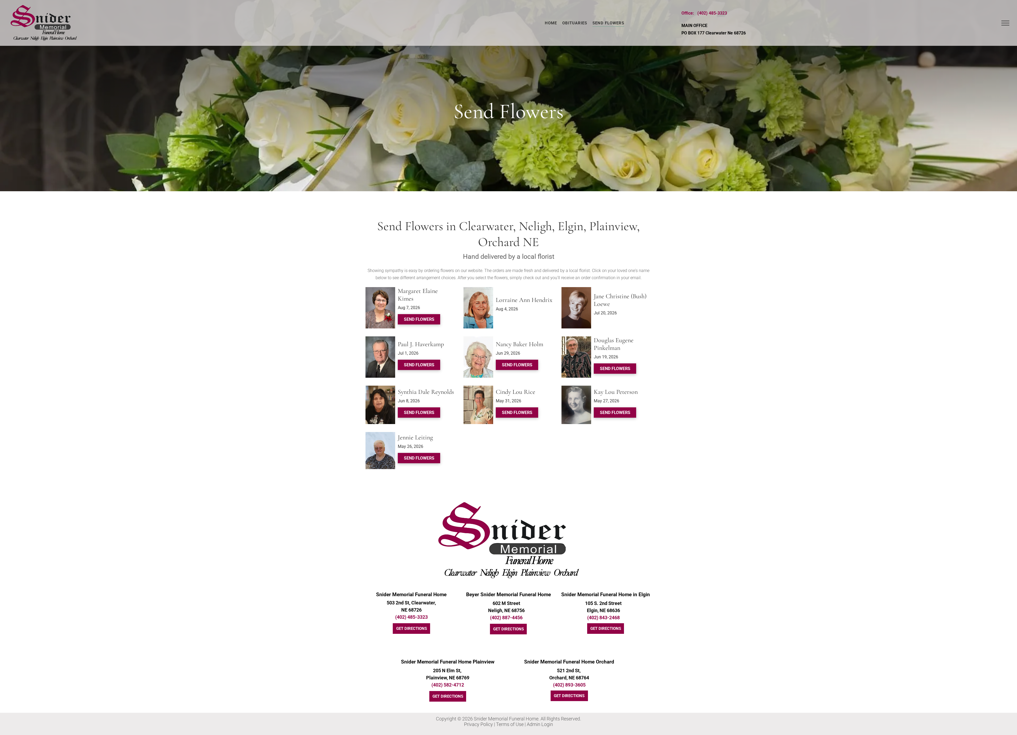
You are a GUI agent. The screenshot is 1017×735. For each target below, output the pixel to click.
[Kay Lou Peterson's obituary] (576, 388)
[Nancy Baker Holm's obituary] (478, 339)
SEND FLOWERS (419, 319)
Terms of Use (510, 724)
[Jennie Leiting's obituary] (380, 435)
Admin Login (540, 724)
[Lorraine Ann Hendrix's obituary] (478, 290)
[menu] (1005, 23)
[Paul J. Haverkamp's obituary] (380, 339)
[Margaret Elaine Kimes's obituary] (380, 290)
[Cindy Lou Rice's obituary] (478, 388)
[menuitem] (551, 23)
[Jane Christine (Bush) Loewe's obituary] (576, 290)
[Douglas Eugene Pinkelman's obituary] (576, 339)
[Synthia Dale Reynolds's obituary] (380, 388)
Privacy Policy (478, 724)
